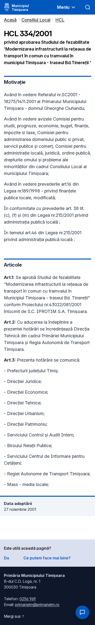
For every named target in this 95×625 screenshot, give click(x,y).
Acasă (10, 19)
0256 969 (27, 598)
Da (6, 558)
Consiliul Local (35, 19)
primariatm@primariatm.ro (37, 604)
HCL (59, 19)
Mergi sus (12, 616)
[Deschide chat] (82, 612)
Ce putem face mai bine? (47, 558)
